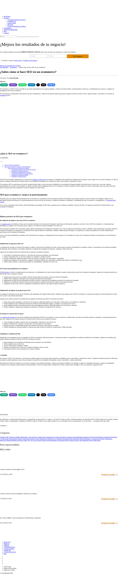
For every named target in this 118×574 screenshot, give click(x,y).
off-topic (39, 440)
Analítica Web (4, 437)
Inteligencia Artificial (29, 439)
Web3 (91, 440)
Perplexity (13, 84)
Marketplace (108, 439)
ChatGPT (4, 84)
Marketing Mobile (78, 439)
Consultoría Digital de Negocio (16, 20)
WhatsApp (22, 84)
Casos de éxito (11, 23)
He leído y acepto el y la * (20, 60)
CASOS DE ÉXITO (10, 552)
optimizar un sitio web (38, 179)
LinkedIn (31, 84)
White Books (97, 440)
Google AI (51, 84)
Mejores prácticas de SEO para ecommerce (18, 168)
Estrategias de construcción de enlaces (20, 175)
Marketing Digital (68, 439)
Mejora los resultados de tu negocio (10, 65)
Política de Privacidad (30, 60)
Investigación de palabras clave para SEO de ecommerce (24, 169)
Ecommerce (68, 437)
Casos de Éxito (32, 437)
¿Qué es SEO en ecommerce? (12, 165)
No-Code (33, 440)
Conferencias (7, 28)
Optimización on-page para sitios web (20, 171)
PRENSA (6, 544)
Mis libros (10, 25)
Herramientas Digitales (15, 439)
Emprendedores (98, 437)
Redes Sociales (74, 440)
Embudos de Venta (88, 437)
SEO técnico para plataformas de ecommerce (21, 172)
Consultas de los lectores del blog (55, 437)
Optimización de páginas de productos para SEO (22, 173)
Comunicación (41, 437)
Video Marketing (84, 440)
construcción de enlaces (9, 317)
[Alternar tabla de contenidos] (1, 162)
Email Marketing (78, 437)
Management (43, 439)
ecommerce (3, 95)
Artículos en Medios (14, 437)
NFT (29, 440)
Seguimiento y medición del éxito (19, 176)
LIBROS (6, 545)
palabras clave (6, 224)
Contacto (6, 33)
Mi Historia (7, 16)
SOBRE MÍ (7, 550)
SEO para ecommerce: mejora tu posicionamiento (17, 166)
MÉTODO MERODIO (11, 30)
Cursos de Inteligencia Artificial (16, 26)
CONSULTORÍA (9, 549)
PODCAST (7, 542)
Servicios (6, 18)
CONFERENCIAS (9, 547)
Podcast (44, 440)
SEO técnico (5, 272)
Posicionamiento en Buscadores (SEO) (58, 440)
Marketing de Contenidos (54, 439)
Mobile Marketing (11, 440)
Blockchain (24, 437)
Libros (37, 439)
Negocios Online (22, 440)
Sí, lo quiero (77, 56)
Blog (5, 31)
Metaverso (3, 440)
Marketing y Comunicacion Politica (94, 439)
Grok (43, 84)
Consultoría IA (11, 21)
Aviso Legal (17, 60)
